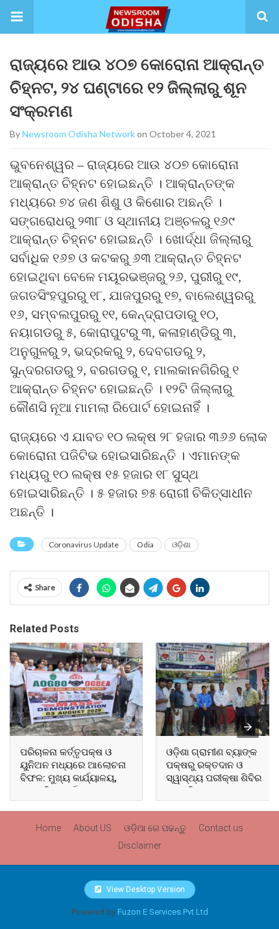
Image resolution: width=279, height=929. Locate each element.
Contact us (221, 828)
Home (48, 828)
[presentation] (248, 727)
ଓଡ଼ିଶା (181, 544)
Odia (145, 544)
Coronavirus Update (84, 544)
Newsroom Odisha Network (78, 133)
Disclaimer (140, 845)
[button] (17, 17)
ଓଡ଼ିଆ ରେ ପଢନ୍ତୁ (155, 828)
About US (92, 828)
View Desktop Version (144, 889)
